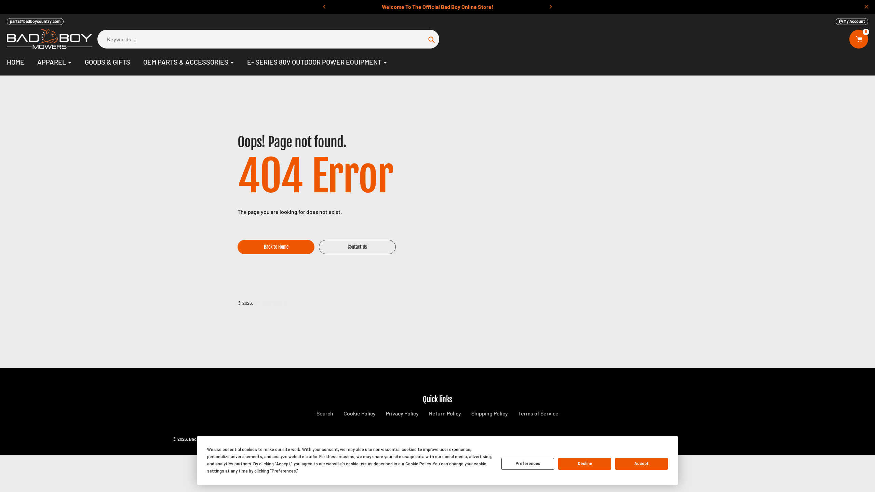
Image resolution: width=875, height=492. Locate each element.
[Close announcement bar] (866, 6)
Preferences (527, 463)
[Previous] (324, 6)
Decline (585, 463)
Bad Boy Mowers (270, 303)
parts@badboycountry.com (35, 21)
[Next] (550, 6)
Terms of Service (538, 413)
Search (325, 413)
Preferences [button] (284, 471)
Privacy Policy (402, 413)
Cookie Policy (360, 413)
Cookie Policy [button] (418, 464)
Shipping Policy (489, 413)
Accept (641, 463)
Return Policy (445, 413)
